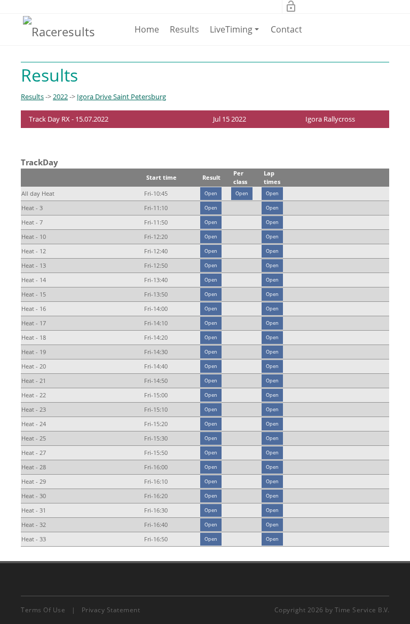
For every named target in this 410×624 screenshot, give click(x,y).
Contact (286, 29)
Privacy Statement (111, 609)
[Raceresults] (59, 31)
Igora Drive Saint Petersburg (121, 96)
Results (184, 29)
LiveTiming (236, 34)
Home (147, 29)
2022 (60, 96)
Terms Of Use (43, 609)
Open (210, 193)
